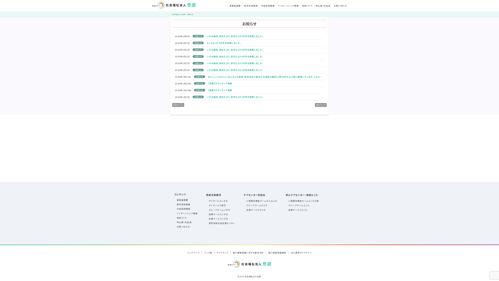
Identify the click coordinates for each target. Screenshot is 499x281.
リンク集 (208, 252)
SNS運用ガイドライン (301, 252)
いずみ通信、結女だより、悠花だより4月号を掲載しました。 (235, 56)
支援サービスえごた (298, 209)
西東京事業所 (213, 195)
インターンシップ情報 (288, 5)
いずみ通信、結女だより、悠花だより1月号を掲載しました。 (235, 96)
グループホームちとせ (256, 205)
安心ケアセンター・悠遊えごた (302, 195)
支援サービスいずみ (218, 218)
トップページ (193, 252)
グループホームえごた (299, 205)
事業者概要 (235, 5)
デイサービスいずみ (218, 200)
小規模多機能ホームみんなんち (261, 200)
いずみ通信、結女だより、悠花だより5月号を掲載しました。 (235, 49)
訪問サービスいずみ (218, 214)
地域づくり (307, 5)
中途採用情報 (268, 5)
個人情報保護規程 (277, 252)
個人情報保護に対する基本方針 (248, 252)
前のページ (178, 105)
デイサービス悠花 (217, 205)
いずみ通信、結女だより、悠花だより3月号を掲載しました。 (235, 63)
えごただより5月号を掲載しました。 (224, 42)
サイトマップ (222, 252)
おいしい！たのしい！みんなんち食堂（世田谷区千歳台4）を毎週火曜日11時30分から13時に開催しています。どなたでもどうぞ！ (266, 76)
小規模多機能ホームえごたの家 (303, 200)
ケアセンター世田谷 (254, 195)
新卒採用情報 (251, 5)
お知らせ (198, 36)
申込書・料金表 (323, 5)
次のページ (321, 105)
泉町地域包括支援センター (222, 223)
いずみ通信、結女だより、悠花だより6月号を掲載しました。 (235, 36)
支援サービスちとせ (255, 209)
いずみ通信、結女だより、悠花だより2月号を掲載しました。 (235, 70)
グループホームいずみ (219, 209)
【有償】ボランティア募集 (220, 83)
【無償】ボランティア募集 (220, 90)
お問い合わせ (340, 5)
